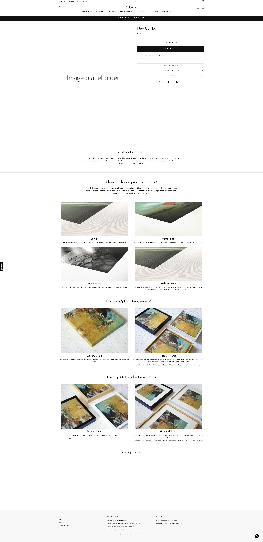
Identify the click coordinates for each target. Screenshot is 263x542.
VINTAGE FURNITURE (169, 12)
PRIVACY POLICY (63, 522)
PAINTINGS (142, 12)
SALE (180, 12)
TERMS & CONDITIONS (65, 525)
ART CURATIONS (154, 12)
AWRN (60, 528)
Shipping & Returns (171, 66)
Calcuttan (131, 7)
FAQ (60, 520)
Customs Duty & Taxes (171, 70)
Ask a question (171, 75)
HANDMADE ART (100, 12)
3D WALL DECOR (86, 12)
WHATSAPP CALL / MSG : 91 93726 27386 (78, 1)
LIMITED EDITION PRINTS (127, 12)
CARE (171, 61)
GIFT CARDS (62, 1)
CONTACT (61, 517)
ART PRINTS (113, 12)
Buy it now (171, 49)
